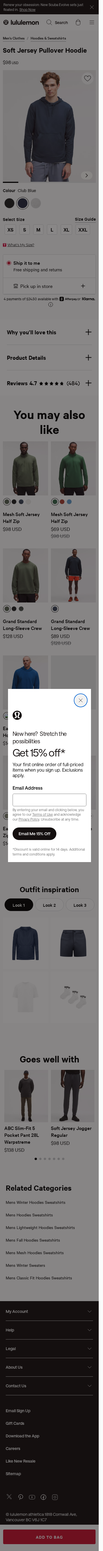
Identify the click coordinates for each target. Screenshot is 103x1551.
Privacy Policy (29, 819)
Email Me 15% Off (34, 833)
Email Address (28, 788)
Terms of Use (42, 814)
